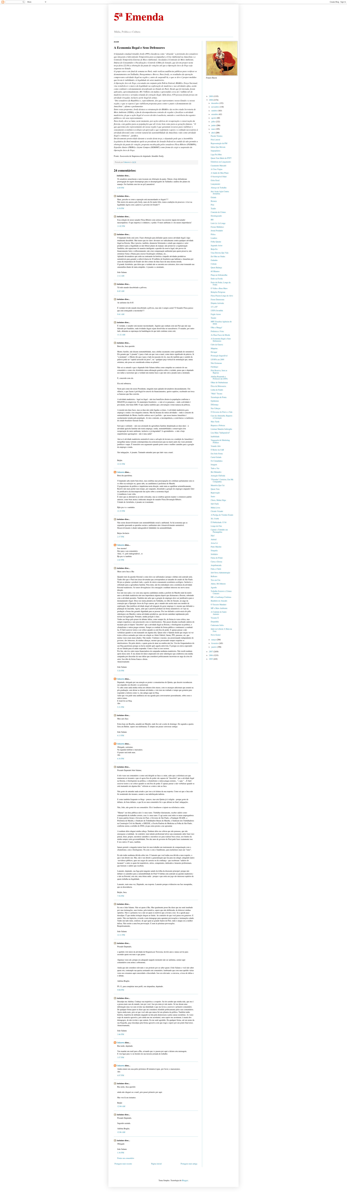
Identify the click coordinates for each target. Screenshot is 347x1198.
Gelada (213, 197)
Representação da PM (219, 143)
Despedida (215, 621)
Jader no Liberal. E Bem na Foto (221, 630)
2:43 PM (120, 560)
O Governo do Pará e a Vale (221, 412)
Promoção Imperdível (219, 355)
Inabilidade (215, 436)
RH (212, 219)
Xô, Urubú (215, 518)
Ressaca (214, 201)
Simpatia (214, 550)
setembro (215, 114)
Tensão (213, 318)
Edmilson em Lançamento (221, 161)
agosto (214, 118)
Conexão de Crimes (218, 212)
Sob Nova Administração (220, 572)
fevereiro (215, 643)
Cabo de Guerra (217, 344)
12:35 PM (121, 511)
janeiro (214, 647)
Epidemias (215, 401)
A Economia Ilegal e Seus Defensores (221, 339)
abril (213, 132)
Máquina (214, 348)
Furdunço (214, 366)
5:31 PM (120, 707)
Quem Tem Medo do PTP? (221, 158)
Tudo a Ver (215, 468)
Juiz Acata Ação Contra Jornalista (220, 192)
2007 (211, 651)
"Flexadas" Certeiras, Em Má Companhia (222, 480)
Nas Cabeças (215, 408)
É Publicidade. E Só (218, 522)
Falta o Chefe (216, 569)
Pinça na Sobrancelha (219, 275)
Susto (213, 496)
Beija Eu (214, 249)
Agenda (214, 587)
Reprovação (215, 492)
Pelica (213, 234)
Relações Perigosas (218, 292)
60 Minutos (215, 271)
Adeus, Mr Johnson (218, 583)
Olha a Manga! (216, 327)
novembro (215, 106)
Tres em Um (215, 580)
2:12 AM (120, 275)
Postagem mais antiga (189, 1163)
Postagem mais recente (123, 1163)
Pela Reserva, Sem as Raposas (219, 371)
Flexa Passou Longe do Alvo (222, 295)
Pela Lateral (215, 139)
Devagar (214, 352)
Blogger (185, 1180)
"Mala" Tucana (216, 393)
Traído (213, 208)
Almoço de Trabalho (218, 187)
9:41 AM (120, 314)
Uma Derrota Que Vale (219, 252)
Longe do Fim (216, 526)
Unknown (120, 472)
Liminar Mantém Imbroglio (221, 429)
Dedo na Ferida (217, 278)
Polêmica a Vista (217, 331)
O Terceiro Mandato (218, 604)
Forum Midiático (217, 227)
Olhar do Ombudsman (219, 382)
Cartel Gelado (216, 457)
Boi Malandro (216, 472)
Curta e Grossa (216, 561)
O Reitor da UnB (217, 449)
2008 (211, 100)
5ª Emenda (139, 16)
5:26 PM (120, 670)
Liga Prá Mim (216, 154)
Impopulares (215, 150)
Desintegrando (216, 215)
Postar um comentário (125, 1158)
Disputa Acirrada (217, 303)
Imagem (214, 464)
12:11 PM (121, 935)
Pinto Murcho (216, 546)
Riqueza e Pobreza (218, 425)
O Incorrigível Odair (219, 176)
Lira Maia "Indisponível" (220, 432)
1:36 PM (120, 1152)
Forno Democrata (217, 299)
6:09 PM (120, 187)
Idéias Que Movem (218, 147)
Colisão (213, 264)
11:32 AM (121, 334)
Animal (213, 539)
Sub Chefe (215, 503)
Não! (213, 535)
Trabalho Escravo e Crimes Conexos (221, 592)
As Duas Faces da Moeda (220, 335)
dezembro (215, 103)
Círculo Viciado (217, 511)
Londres (214, 238)
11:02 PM (121, 226)
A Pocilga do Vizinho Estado (222, 515)
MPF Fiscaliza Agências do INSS (221, 322)
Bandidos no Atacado (219, 600)
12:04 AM (121, 1106)
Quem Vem (215, 489)
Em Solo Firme (217, 453)
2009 (211, 96)
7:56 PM (120, 896)
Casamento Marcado (218, 165)
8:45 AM (120, 291)
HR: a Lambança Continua (221, 597)
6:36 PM (120, 758)
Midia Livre (215, 507)
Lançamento (215, 184)
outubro (214, 110)
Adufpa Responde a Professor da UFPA (219, 377)
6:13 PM (120, 735)
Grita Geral (215, 180)
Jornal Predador (217, 230)
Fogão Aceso (216, 314)
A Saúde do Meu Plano (220, 173)
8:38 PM (120, 208)
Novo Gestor (216, 635)
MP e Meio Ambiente (219, 608)
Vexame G (215, 617)
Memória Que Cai (217, 485)
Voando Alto (216, 446)
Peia (212, 204)
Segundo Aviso (216, 245)
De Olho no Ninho (218, 256)
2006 (211, 655)
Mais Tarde (215, 421)
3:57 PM (120, 1057)
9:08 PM (120, 990)
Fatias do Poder (217, 557)
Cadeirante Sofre (217, 625)
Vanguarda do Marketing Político (220, 441)
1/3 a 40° (214, 306)
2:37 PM (120, 536)
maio (213, 129)
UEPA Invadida (217, 310)
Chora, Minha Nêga (218, 500)
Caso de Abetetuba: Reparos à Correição (221, 416)
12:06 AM (121, 1132)
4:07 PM (120, 1075)
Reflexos (214, 576)
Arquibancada (216, 565)
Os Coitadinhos (216, 461)
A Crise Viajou (216, 169)
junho (213, 125)
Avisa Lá (214, 543)
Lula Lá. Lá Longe (218, 223)
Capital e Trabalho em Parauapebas (219, 530)
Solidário (214, 554)
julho (213, 121)
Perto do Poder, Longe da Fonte (220, 283)
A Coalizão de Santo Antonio (218, 613)
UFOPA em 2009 (217, 359)
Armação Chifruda (218, 475)
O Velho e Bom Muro (219, 288)
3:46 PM (120, 1034)
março (214, 639)
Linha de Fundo (217, 389)
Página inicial (156, 1163)
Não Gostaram (216, 363)
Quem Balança (216, 267)
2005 (211, 659)
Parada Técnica (216, 136)
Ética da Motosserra (218, 386)
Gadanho (214, 260)
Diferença (214, 404)
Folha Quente (216, 241)
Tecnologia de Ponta (218, 397)
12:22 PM (121, 464)
